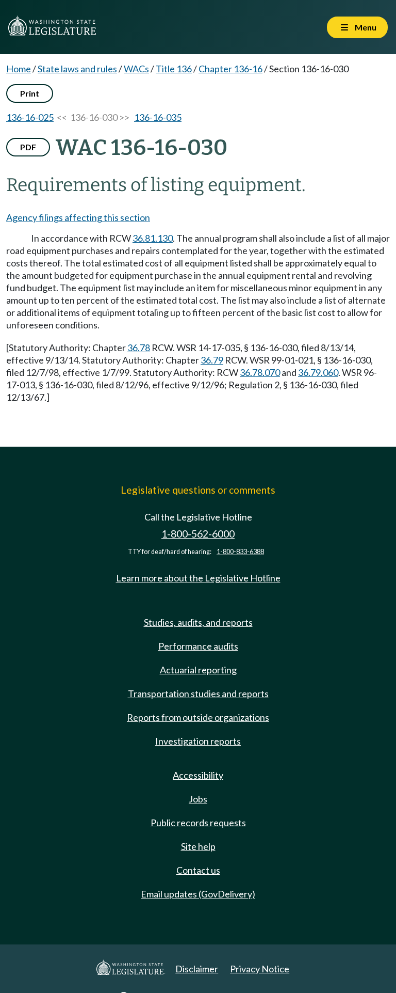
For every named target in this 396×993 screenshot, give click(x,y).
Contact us (198, 870)
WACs (136, 68)
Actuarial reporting (198, 669)
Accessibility (198, 775)
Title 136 (174, 68)
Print (29, 93)
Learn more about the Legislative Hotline (198, 578)
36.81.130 (153, 238)
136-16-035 (158, 117)
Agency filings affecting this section (78, 217)
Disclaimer (196, 968)
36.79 (212, 360)
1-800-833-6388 (240, 552)
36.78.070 (260, 372)
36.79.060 (318, 372)
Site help (198, 846)
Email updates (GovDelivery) (198, 894)
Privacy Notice (259, 968)
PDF (28, 147)
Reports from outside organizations (198, 717)
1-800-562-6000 (198, 534)
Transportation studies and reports (198, 693)
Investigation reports (198, 741)
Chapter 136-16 (230, 68)
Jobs (198, 799)
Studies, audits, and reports (198, 622)
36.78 (138, 347)
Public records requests (198, 822)
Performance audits (198, 646)
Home (18, 68)
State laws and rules (77, 68)
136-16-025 (30, 117)
